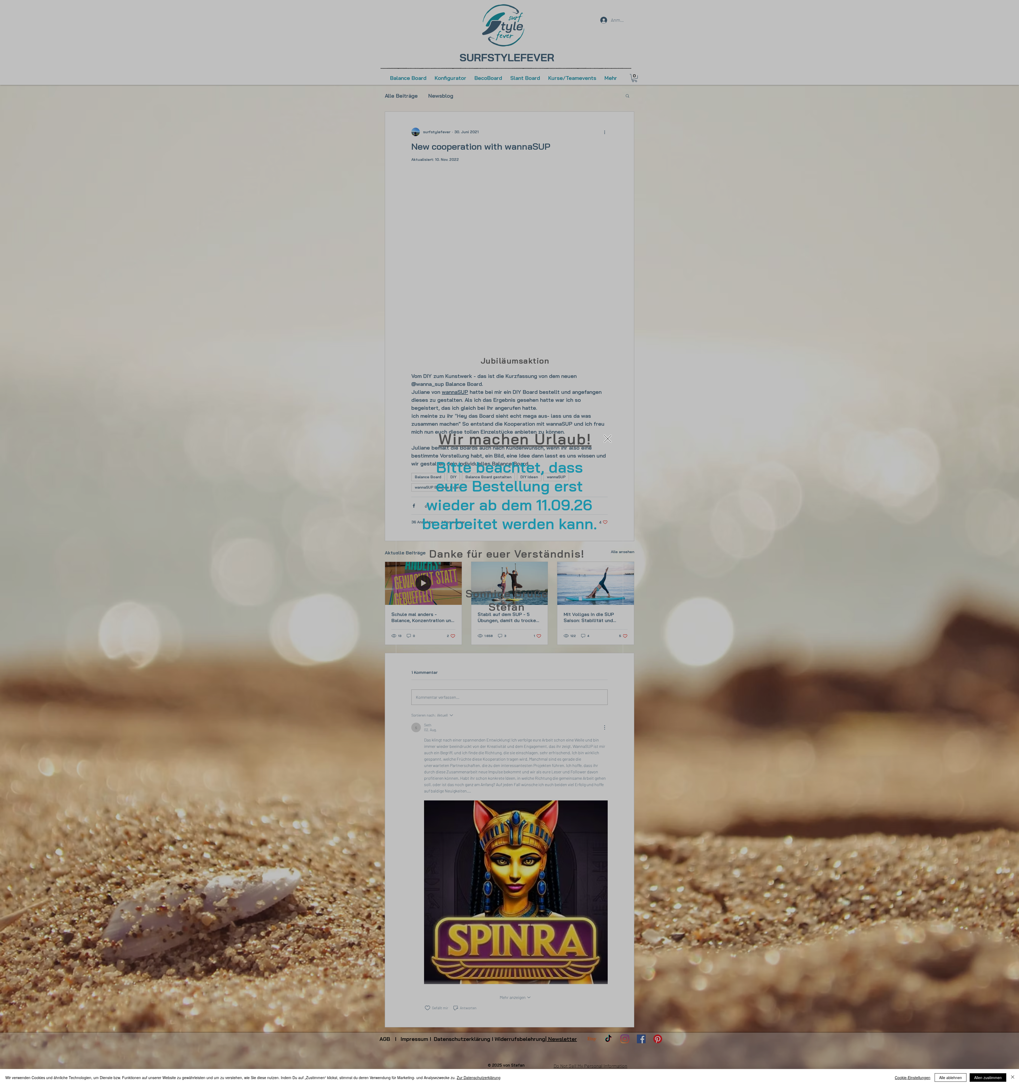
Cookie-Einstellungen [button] (912, 1077)
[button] (608, 439)
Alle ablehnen (950, 1077)
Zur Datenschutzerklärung (478, 1077)
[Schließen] (1012, 1077)
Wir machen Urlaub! (515, 439)
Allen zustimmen (988, 1077)
